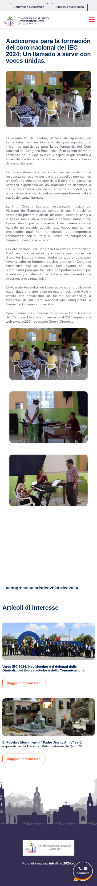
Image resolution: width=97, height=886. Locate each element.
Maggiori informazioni (23, 683)
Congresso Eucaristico (28, 7)
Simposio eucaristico (70, 7)
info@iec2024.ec (62, 863)
